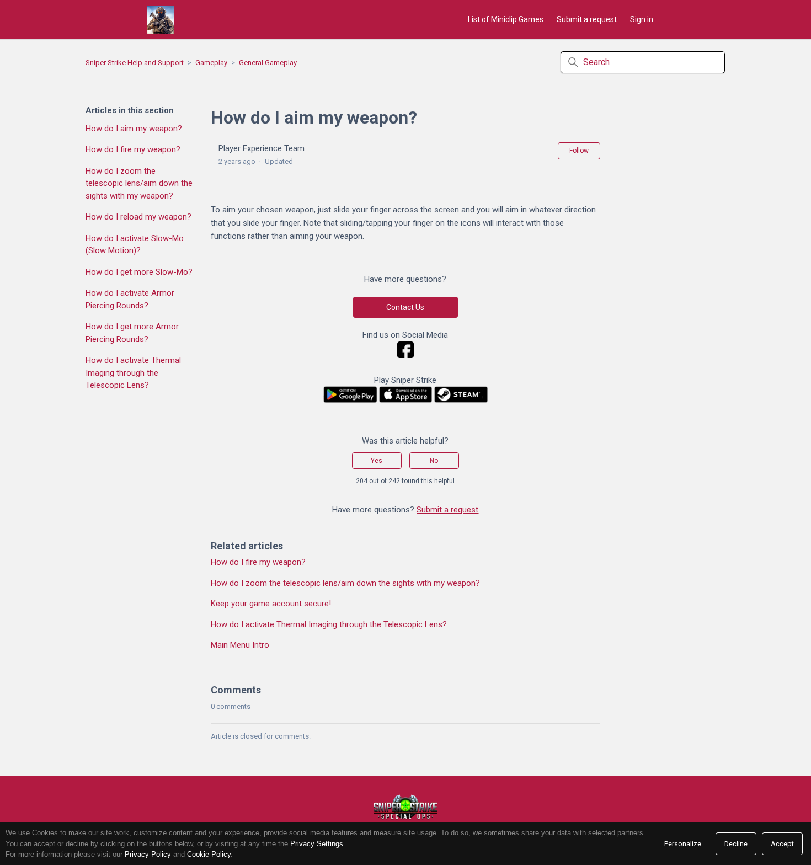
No (434, 460)
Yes (376, 460)
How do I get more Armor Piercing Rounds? (132, 333)
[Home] (160, 20)
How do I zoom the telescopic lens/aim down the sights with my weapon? (139, 183)
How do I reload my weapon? (138, 217)
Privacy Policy (148, 854)
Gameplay (211, 62)
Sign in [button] (641, 19)
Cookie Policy (209, 854)
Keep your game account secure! (271, 603)
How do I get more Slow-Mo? (139, 272)
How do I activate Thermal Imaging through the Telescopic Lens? (133, 372)
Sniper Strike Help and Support (135, 62)
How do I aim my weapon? (134, 129)
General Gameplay (268, 62)
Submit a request (587, 19)
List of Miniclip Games (505, 19)
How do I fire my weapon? (133, 149)
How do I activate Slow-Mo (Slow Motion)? (135, 244)
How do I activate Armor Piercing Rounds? (130, 299)
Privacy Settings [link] (316, 844)
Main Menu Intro (240, 645)
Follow (579, 150)
